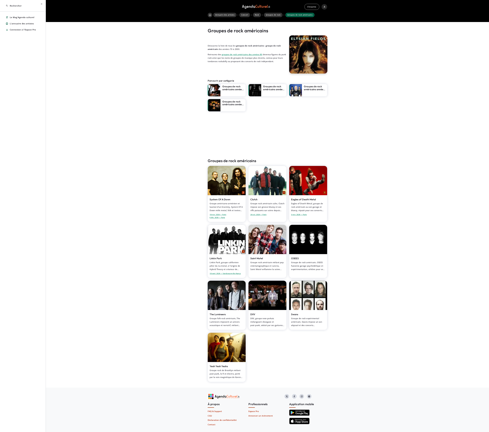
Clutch (253, 199)
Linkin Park (216, 258)
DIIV (252, 314)
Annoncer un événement (260, 415)
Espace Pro (253, 411)
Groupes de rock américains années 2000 (232, 89)
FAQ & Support (215, 411)
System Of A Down (220, 199)
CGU (210, 415)
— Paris (218, 214)
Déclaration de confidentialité (222, 420)
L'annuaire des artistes (20, 23)
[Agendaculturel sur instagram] (301, 396)
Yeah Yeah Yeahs (219, 366)
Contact (211, 424)
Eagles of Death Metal (303, 199)
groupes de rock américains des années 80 (242, 54)
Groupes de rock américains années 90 (232, 104)
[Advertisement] (267, 135)
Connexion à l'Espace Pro (21, 29)
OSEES (295, 258)
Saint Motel (256, 258)
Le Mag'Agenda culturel (20, 17)
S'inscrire (311, 6)
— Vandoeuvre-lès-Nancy (225, 273)
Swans (294, 314)
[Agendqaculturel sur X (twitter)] (286, 396)
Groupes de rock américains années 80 (314, 89)
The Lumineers (218, 314)
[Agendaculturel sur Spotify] (309, 396)
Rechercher (14, 5)
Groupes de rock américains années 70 (273, 89)
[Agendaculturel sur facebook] (294, 396)
